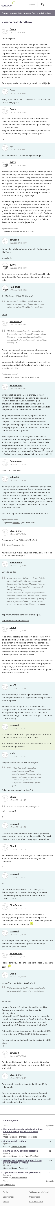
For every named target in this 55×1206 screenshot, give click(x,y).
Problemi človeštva (19, 1177)
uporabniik (7, 1143)
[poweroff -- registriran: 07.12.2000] (5, 241)
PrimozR (6, 1153)
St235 (13, 162)
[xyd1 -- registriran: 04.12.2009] (5, 147)
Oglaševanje (34, 1196)
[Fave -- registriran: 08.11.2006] (5, 91)
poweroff (14, 239)
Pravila (5, 1192)
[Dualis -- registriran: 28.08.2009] (5, 31)
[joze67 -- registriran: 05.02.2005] (5, 687)
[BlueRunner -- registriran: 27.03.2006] (5, 387)
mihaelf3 (14, 477)
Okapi (13, 627)
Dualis (13, 29)
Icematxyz (7, 1175)
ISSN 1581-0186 (36, 1201)
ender (13, 753)
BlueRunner (16, 385)
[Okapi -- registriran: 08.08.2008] (5, 629)
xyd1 (12, 146)
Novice (14, 1136)
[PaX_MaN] (5, 288)
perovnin (6, 1134)
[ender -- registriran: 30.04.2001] (5, 755)
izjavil (30, 296)
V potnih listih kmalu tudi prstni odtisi (22, 1172)
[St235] (5, 164)
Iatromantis (16, 562)
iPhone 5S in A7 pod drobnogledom (20, 1150)
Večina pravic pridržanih (39, 1192)
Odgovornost (8, 1196)
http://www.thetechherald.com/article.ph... (22, 614)
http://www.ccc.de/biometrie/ (15, 620)
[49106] (5, 266)
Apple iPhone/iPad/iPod (28, 1156)
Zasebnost (23, 1168)
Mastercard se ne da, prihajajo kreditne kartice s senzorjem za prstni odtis (23, 1130)
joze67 (13, 685)
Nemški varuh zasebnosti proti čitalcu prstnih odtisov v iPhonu (22, 1161)
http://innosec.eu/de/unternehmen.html (29, 513)
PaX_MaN (15, 286)
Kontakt (6, 1201)
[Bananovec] (5, 463)
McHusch (7, 1165)
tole (28, 789)
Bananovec (16, 461)
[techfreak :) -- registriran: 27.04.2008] (5, 323)
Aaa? (4, 314)
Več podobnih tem (7, 1184)
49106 (13, 264)
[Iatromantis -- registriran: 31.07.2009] (5, 564)
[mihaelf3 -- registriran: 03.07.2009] (5, 479)
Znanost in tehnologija (28, 1136)
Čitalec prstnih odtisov (14, 1141)
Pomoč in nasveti (18, 1146)
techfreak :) (16, 321)
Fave (12, 90)
